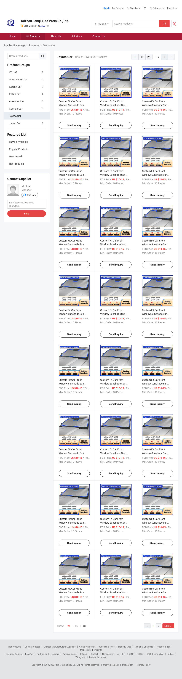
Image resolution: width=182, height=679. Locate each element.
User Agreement (111, 664)
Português (42, 654)
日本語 (140, 654)
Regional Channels (144, 646)
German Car (15, 108)
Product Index (163, 646)
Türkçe (170, 654)
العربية (120, 654)
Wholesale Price (106, 646)
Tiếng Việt (80, 657)
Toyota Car (15, 116)
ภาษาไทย (159, 654)
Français (54, 654)
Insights (98, 649)
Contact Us (98, 36)
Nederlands (107, 654)
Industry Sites (124, 646)
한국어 (130, 654)
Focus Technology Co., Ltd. (68, 664)
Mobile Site (85, 649)
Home (12, 36)
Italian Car (14, 94)
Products (35, 36)
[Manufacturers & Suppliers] (26, 7)
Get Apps (157, 8)
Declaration (127, 664)
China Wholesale (87, 646)
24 (69, 626)
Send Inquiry (74, 125)
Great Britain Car (18, 79)
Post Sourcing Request (174, 23)
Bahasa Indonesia (97, 657)
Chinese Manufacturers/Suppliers (60, 646)
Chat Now (31, 194)
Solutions (76, 36)
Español (29, 654)
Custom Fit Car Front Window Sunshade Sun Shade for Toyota (112, 244)
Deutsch (94, 654)
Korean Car (15, 86)
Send (27, 213)
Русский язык (69, 654)
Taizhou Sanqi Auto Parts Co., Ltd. (44, 21)
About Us (56, 36)
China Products (32, 646)
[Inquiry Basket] (145, 8)
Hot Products (14, 646)
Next (167, 625)
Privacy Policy (144, 664)
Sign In (106, 8)
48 (84, 626)
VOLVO (13, 72)
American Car (16, 101)
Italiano (83, 654)
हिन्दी (149, 654)
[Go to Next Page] (171, 57)
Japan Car (15, 123)
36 (76, 626)
